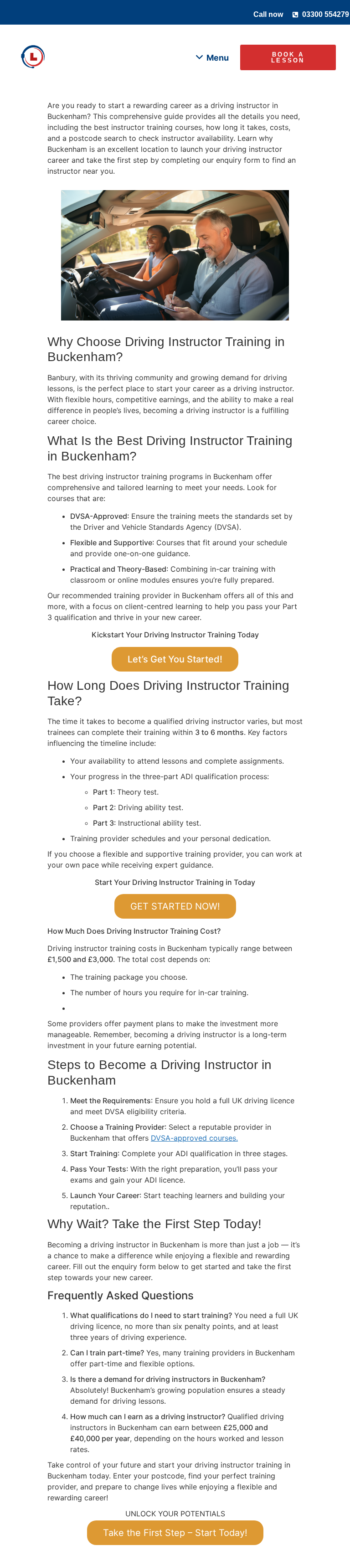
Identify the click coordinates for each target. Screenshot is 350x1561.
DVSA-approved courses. (194, 1137)
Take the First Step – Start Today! (175, 1532)
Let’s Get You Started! (175, 659)
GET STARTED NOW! (175, 906)
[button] (212, 58)
